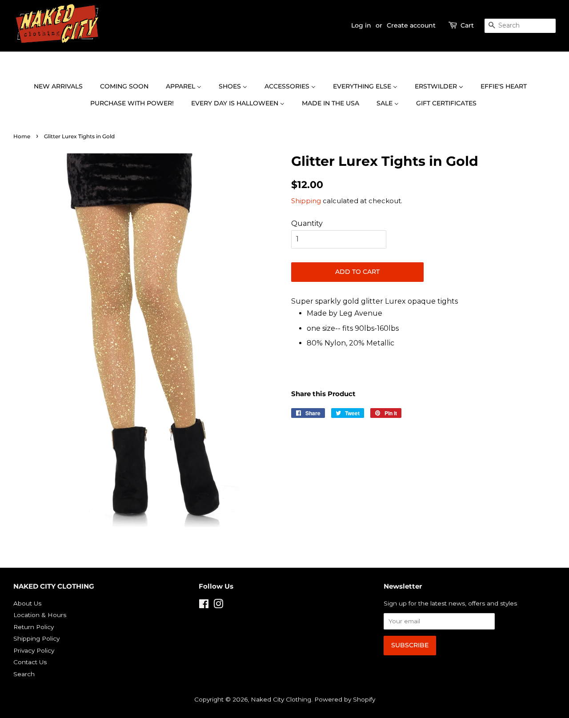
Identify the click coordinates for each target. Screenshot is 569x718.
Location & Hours (39, 614)
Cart (467, 25)
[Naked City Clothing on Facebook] (204, 605)
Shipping (306, 201)
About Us (27, 603)
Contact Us (30, 662)
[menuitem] (62, 86)
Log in (361, 25)
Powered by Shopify (344, 699)
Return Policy (33, 626)
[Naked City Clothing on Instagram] (218, 605)
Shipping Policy (36, 638)
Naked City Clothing (281, 699)
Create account (411, 25)
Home (21, 136)
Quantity (307, 223)
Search (24, 674)
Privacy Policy (33, 650)
